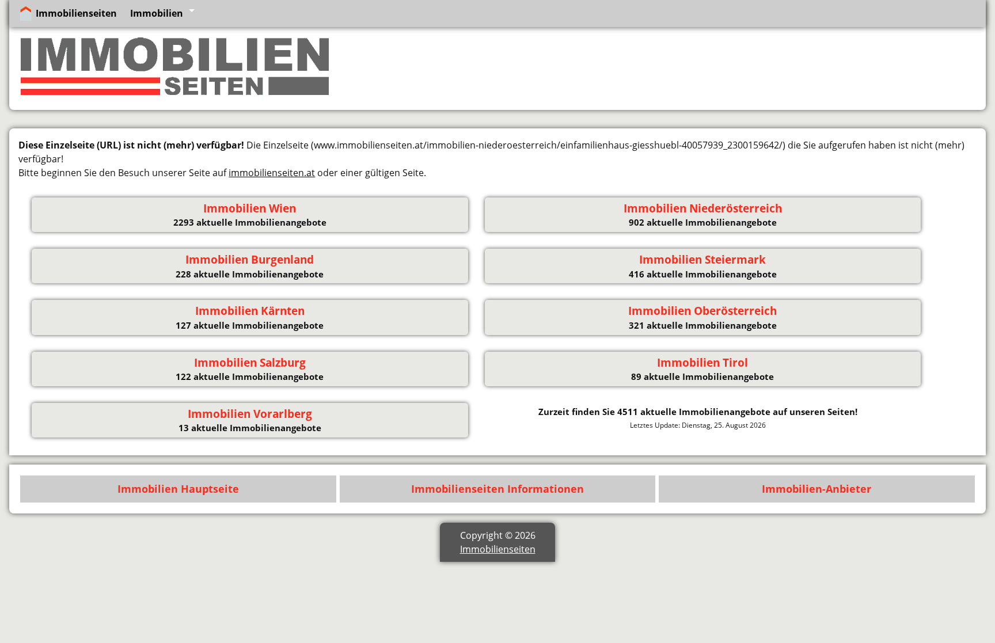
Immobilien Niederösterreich (703, 208)
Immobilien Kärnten (250, 310)
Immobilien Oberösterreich (702, 310)
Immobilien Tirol (702, 362)
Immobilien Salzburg (250, 362)
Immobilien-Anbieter (816, 489)
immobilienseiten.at (272, 172)
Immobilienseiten (76, 13)
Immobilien (156, 13)
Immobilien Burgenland (249, 259)
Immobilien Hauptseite (178, 489)
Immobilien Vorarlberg (250, 413)
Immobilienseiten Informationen (497, 489)
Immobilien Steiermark (702, 259)
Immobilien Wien (249, 208)
